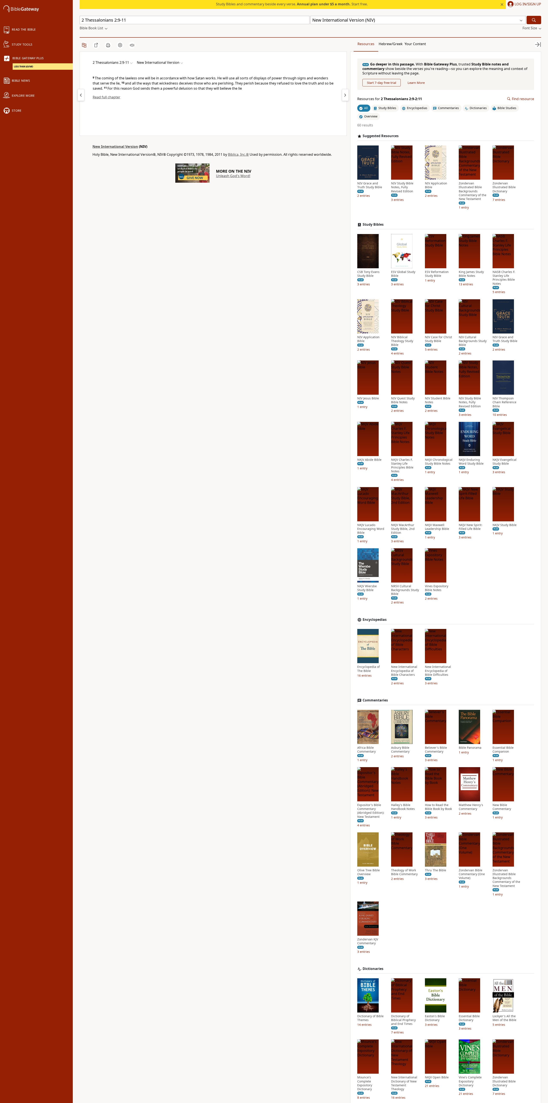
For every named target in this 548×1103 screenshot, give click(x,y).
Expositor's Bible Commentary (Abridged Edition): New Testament (370, 811)
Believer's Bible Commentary (436, 749)
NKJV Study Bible (505, 525)
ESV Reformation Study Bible (437, 274)
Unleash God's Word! (233, 175)
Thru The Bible (435, 870)
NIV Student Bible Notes (437, 400)
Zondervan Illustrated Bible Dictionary (504, 187)
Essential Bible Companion (503, 749)
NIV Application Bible (436, 185)
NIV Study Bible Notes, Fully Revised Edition (402, 187)
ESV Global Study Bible (403, 274)
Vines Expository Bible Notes (436, 588)
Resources (365, 44)
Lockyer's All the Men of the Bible (504, 1018)
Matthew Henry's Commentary (471, 807)
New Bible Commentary (502, 807)
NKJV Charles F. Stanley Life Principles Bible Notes (402, 465)
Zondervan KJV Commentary (367, 941)
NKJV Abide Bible (369, 460)
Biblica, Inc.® (238, 154)
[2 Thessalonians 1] (80, 95)
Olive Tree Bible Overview (368, 872)
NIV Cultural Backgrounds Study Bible (473, 341)
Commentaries (375, 700)
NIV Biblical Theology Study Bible (402, 341)
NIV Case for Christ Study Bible (438, 339)
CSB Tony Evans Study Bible (368, 274)
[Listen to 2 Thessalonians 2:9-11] (132, 45)
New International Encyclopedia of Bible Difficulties (438, 670)
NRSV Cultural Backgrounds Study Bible (405, 590)
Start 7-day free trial (381, 82)
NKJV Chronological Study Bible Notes (439, 462)
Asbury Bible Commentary (400, 749)
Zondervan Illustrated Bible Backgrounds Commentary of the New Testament (472, 191)
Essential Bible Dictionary (469, 1018)
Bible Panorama (470, 748)
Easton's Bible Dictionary (435, 1018)
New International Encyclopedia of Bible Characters (404, 670)
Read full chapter (106, 97)
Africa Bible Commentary (366, 749)
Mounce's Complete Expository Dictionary (364, 1083)
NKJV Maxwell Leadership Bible (437, 527)
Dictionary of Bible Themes (370, 1018)
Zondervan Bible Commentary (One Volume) (472, 874)
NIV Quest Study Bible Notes (403, 400)
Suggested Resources (381, 136)
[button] (523, 4)
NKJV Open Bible (437, 1077)
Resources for (389, 99)
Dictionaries (373, 969)
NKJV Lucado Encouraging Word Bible (370, 529)
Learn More (416, 82)
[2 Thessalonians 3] (345, 95)
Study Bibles (373, 224)
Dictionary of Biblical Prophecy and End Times (403, 1020)
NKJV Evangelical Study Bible (505, 462)
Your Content (415, 44)
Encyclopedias (375, 619)
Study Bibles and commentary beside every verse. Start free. (292, 4)
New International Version (115, 146)
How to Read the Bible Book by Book (438, 807)
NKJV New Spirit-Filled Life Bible (470, 527)
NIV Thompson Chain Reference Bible (504, 402)
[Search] (534, 20)
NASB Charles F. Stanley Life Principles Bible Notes (504, 278)
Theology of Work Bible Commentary (404, 872)
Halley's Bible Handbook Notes (403, 807)
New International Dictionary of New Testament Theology (404, 1083)
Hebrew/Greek (391, 44)
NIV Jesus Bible (368, 398)
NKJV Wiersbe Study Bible (367, 588)
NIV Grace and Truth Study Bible (369, 185)
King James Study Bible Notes (471, 274)
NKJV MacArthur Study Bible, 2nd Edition (403, 529)
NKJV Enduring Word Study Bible (471, 462)
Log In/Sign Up (528, 4)
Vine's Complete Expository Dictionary (470, 1081)
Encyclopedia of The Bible (368, 669)
